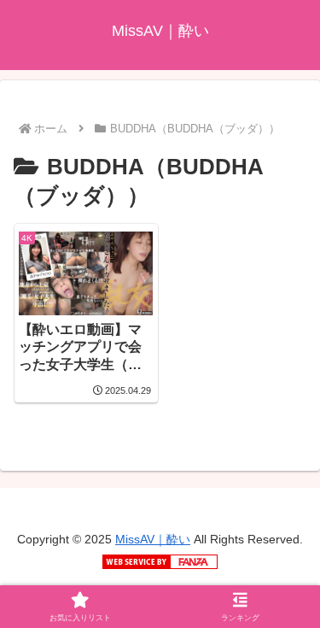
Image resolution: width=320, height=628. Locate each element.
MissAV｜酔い (152, 539)
